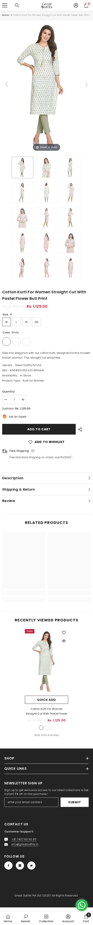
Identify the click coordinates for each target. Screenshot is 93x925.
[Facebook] (8, 865)
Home (5, 15)
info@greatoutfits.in (24, 844)
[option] (46, 683)
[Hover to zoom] (46, 86)
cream (52, 728)
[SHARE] (79, 429)
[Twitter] (31, 865)
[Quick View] (64, 641)
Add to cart (38, 429)
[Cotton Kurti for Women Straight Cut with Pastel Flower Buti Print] (46, 243)
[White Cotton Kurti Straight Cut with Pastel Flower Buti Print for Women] (70, 192)
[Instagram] (20, 865)
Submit (74, 802)
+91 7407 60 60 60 (23, 839)
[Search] (17, 5)
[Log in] (76, 5)
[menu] (4, 5)
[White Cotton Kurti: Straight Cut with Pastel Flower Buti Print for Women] (22, 167)
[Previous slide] (6, 84)
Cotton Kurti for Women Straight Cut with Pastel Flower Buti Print (46, 711)
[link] (23, 592)
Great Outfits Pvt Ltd (28, 365)
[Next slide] (86, 84)
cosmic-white (46, 728)
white (41, 728)
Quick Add (46, 700)
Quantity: (8, 391)
